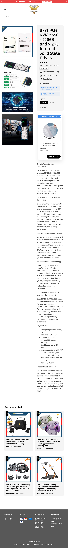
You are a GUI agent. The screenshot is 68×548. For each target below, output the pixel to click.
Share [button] (44, 107)
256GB (44, 102)
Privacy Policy (31, 544)
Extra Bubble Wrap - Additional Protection (51, 144)
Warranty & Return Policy (45, 544)
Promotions (44, 84)
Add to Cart (53, 156)
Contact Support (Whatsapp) (40, 519)
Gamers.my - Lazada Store (39, 523)
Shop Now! (47, 1)
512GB (52, 102)
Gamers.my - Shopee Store (39, 526)
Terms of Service (19, 544)
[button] (5, 9)
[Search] (61, 16)
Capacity (42, 99)
